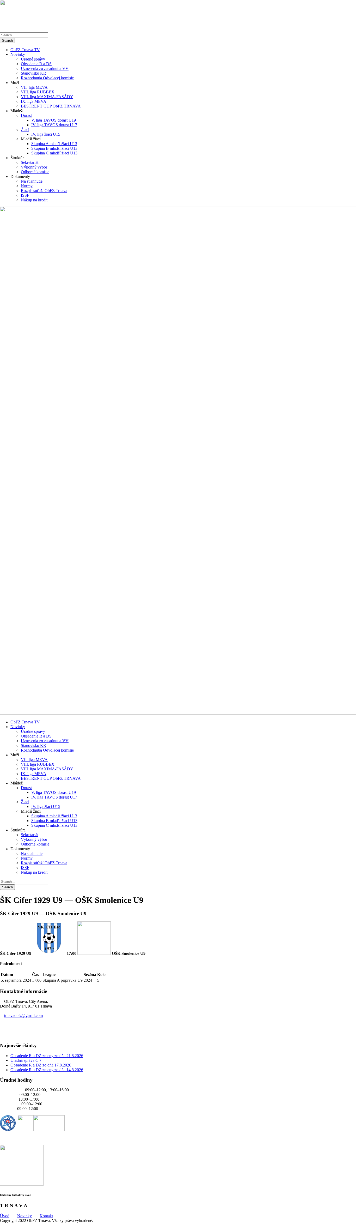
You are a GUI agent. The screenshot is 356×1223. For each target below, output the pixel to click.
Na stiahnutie (31, 181)
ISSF (25, 195)
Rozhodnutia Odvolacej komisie (47, 78)
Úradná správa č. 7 (25, 1060)
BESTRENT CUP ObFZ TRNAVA (51, 106)
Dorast (26, 115)
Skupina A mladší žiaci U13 (54, 143)
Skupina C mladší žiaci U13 (54, 153)
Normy (27, 186)
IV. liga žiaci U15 (45, 134)
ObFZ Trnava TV (25, 49)
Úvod (4, 1216)
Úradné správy (33, 59)
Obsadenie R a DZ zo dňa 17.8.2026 (40, 1065)
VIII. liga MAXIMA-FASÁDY (47, 96)
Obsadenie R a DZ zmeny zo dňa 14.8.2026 (46, 1070)
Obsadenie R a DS (36, 64)
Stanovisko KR (33, 73)
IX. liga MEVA (33, 101)
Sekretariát (29, 162)
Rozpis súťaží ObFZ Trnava (44, 190)
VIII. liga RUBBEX (37, 92)
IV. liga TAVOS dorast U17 (54, 125)
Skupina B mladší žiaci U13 (54, 148)
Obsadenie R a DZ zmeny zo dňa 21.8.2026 (46, 1055)
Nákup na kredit (34, 200)
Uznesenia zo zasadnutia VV (45, 68)
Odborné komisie (35, 172)
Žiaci (25, 129)
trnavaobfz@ (23, 1015)
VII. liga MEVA (34, 87)
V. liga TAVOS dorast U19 (53, 120)
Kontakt (46, 1216)
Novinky (17, 54)
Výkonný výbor (34, 167)
